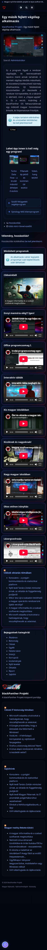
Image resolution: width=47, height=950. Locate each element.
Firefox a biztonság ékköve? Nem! (25, 745)
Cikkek (12, 644)
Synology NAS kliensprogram (25, 211)
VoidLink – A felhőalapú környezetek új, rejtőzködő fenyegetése (22, 739)
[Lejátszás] (7, 335)
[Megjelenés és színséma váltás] (20, 7)
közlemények (15, 661)
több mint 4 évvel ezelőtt (20, 226)
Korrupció (13, 657)
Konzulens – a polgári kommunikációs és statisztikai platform (23, 581)
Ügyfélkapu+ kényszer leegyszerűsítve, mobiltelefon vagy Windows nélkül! (25, 863)
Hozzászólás (15, 223)
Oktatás (12, 667)
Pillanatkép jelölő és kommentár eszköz (24, 179)
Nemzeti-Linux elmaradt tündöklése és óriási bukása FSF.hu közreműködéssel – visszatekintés (25, 843)
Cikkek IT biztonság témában (19, 710)
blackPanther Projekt (12, 27)
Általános (13, 637)
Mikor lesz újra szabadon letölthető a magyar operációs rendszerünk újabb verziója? (25, 601)
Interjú (12, 654)
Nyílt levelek (14, 664)
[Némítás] (36, 335)
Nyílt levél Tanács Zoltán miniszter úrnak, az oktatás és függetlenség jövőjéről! (25, 591)
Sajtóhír (12, 674)
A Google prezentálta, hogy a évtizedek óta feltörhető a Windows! (23, 729)
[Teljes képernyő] (40, 335)
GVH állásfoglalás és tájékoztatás (25, 811)
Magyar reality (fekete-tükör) (18, 827)
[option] (23, 292)
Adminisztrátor (18, 60)
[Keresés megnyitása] (26, 7)
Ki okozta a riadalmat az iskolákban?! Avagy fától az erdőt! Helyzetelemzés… (25, 853)
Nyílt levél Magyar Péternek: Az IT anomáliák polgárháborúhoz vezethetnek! (25, 798)
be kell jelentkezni (33, 241)
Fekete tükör (15, 651)
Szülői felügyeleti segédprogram (19, 203)
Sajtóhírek (9, 768)
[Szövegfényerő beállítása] (5, 945)
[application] (23, 327)
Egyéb (12, 647)
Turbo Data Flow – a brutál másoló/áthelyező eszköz (14, 181)
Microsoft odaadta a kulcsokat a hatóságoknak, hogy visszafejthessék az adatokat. (21, 300)
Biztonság (13, 641)
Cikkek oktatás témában (17, 572)
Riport (12, 671)
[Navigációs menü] (32, 7)
